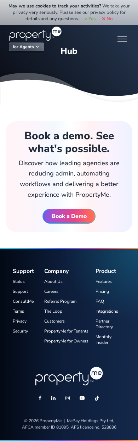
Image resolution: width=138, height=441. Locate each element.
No (109, 19)
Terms (18, 311)
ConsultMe (23, 301)
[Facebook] (40, 399)
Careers (51, 291)
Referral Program (60, 301)
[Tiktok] (96, 399)
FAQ (100, 301)
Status (19, 281)
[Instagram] (67, 399)
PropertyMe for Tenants (66, 331)
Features (104, 281)
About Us (53, 281)
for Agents (23, 47)
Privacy (20, 321)
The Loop (53, 311)
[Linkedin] (53, 399)
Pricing (102, 291)
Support (20, 291)
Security (20, 331)
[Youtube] (82, 399)
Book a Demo (69, 216)
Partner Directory (104, 324)
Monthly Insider (103, 339)
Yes (92, 19)
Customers (54, 321)
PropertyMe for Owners (66, 341)
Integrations (107, 311)
